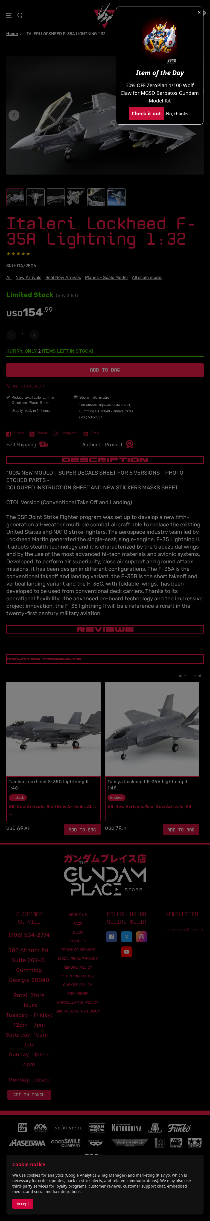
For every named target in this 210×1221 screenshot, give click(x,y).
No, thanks (177, 114)
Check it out (146, 113)
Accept (23, 1203)
